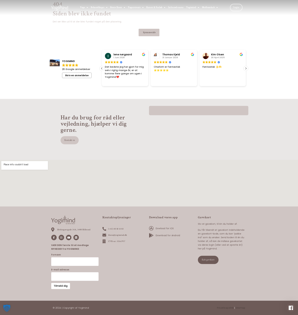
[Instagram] (61, 237)
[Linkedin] (76, 237)
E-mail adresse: (60, 269)
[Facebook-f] (54, 237)
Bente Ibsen (116, 7)
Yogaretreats (134, 7)
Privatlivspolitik (225, 307)
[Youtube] (68, 237)
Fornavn (56, 254)
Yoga (82, 7)
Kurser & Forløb (154, 7)
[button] (246, 68)
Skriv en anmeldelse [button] (77, 75)
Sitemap (240, 307)
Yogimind (191, 7)
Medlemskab (208, 7)
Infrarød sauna (176, 7)
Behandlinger (97, 7)
